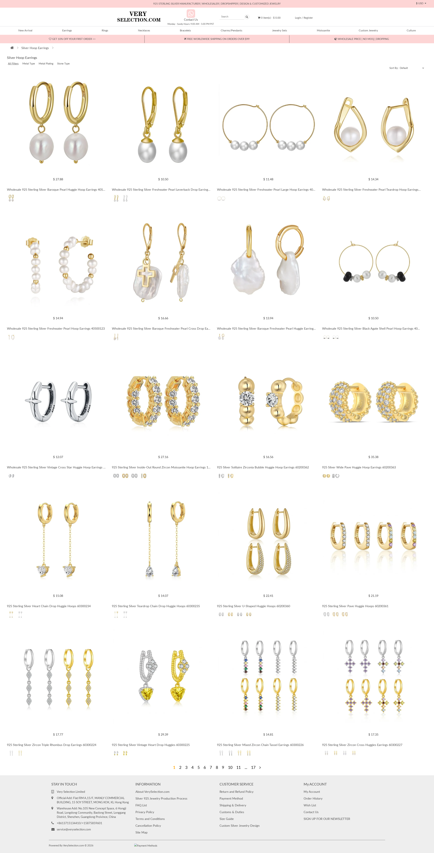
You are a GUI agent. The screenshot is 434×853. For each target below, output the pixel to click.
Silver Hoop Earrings (35, 48)
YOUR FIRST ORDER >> (74, 39)
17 (253, 768)
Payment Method (231, 798)
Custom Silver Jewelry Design (240, 825)
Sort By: (394, 68)
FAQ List (141, 805)
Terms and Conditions (150, 819)
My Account (312, 791)
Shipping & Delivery (233, 805)
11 (238, 768)
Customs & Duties (232, 812)
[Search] (247, 17)
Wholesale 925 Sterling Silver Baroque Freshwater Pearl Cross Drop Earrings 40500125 (171, 328)
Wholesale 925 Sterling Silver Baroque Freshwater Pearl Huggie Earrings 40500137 (273, 328)
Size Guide (227, 819)
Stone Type (63, 63)
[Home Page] (12, 48)
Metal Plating (46, 63)
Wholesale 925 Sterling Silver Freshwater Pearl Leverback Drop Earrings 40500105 (168, 189)
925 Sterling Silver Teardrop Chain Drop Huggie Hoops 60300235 (156, 606)
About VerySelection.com (152, 791)
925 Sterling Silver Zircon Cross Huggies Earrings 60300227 (362, 745)
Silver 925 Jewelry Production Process (161, 798)
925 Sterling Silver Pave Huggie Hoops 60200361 (355, 606)
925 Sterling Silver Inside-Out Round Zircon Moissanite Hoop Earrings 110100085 (167, 467)
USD (420, 3)
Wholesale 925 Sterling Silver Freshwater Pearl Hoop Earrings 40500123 (56, 328)
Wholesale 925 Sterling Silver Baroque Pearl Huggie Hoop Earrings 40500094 (59, 189)
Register (308, 18)
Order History (313, 798)
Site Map (141, 832)
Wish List (310, 805)
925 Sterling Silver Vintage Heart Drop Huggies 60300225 (151, 745)
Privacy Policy (144, 812)
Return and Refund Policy (236, 791)
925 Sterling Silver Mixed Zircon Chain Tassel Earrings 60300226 (260, 745)
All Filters (13, 63)
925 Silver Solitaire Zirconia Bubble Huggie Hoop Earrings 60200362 (263, 467)
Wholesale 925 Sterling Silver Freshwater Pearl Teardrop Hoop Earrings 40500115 (377, 189)
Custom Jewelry (368, 30)
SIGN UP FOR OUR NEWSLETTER (327, 819)
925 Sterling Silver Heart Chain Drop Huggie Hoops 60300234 (49, 606)
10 (230, 768)
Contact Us (311, 812)
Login (298, 18)
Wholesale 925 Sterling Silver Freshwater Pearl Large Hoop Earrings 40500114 (270, 189)
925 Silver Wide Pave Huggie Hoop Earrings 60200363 (359, 467)
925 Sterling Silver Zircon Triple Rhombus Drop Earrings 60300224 (51, 745)
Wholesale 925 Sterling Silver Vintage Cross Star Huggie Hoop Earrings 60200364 (62, 467)
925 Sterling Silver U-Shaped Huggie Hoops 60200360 (253, 606)
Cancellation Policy (148, 825)
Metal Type (28, 63)
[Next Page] (260, 768)
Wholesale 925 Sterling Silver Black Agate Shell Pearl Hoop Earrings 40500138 (375, 328)
